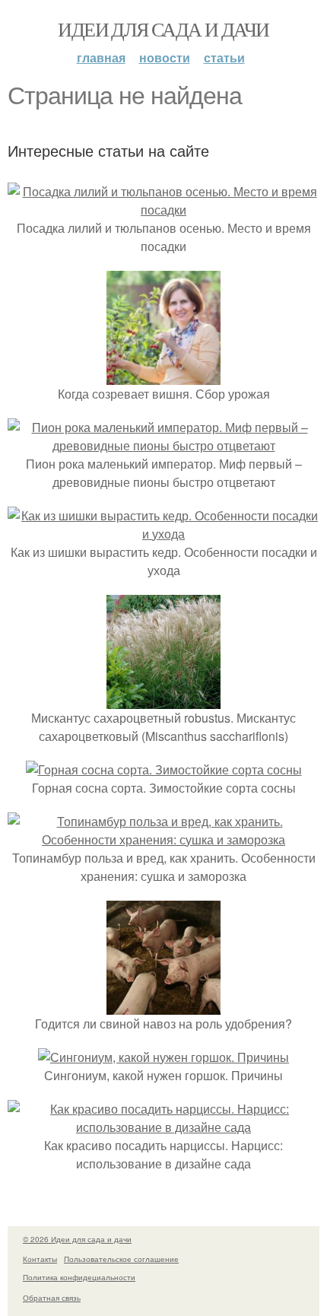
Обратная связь (52, 1297)
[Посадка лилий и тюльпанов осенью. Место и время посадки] (163, 209)
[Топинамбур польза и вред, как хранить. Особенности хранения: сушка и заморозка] (163, 839)
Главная (101, 57)
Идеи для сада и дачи (163, 29)
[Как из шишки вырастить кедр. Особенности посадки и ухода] (163, 533)
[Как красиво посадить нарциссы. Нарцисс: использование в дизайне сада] (163, 1127)
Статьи (224, 57)
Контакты (40, 1259)
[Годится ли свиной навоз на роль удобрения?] (163, 1005)
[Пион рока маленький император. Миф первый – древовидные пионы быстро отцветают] (163, 445)
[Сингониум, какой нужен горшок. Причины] (163, 1057)
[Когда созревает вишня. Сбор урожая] (163, 375)
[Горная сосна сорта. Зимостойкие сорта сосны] (164, 769)
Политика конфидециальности (79, 1277)
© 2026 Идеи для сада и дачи (77, 1239)
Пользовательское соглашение (121, 1259)
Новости (164, 57)
